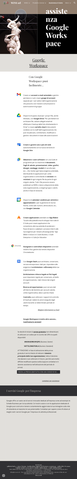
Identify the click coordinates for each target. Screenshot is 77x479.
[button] (74, 2)
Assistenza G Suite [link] (56, 3)
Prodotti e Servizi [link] (38, 3)
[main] (58, 27)
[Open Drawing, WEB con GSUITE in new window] (67, 421)
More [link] (67, 3)
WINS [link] (26, 3)
